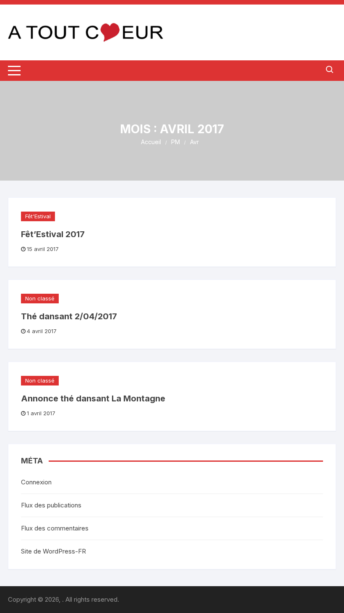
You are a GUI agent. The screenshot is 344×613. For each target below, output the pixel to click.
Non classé (40, 298)
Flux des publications (51, 505)
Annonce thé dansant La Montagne (93, 398)
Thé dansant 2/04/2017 (69, 316)
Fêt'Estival (38, 216)
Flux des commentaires (55, 528)
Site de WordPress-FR (53, 551)
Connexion (36, 482)
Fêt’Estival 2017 (53, 234)
